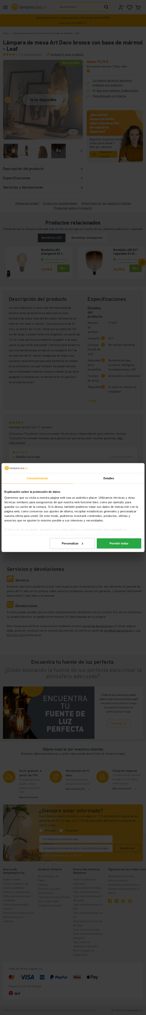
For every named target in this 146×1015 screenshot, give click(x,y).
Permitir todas (119, 543)
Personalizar (70, 543)
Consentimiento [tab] (37, 478)
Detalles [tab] (108, 478)
